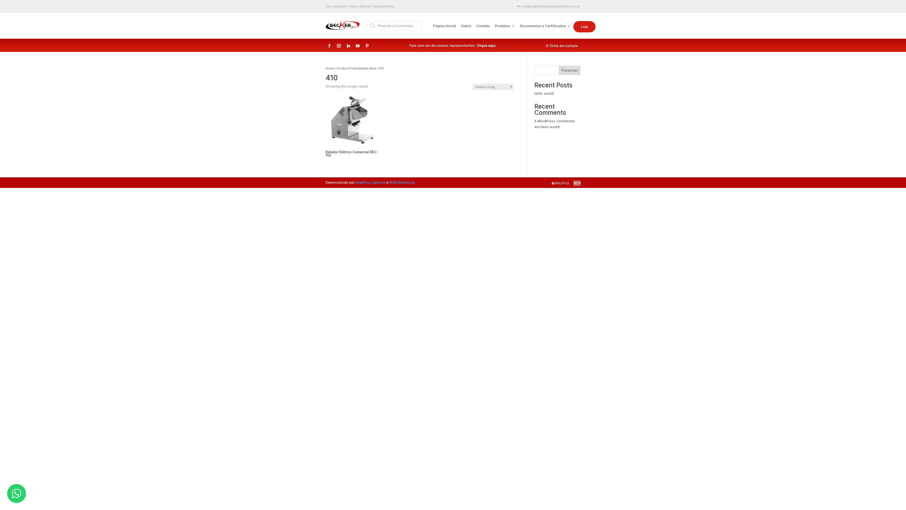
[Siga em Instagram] (339, 46)
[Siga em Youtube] (357, 46)
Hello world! (544, 93)
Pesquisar (569, 70)
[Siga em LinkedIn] (348, 46)
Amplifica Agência (370, 182)
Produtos (502, 26)
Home (330, 68)
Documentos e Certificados (543, 26)
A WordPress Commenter (554, 121)
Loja (584, 27)
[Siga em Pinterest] (367, 46)
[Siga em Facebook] (329, 46)
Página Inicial (444, 26)
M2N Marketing (402, 182)
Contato (483, 26)
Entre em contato (564, 46)
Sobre (466, 26)
